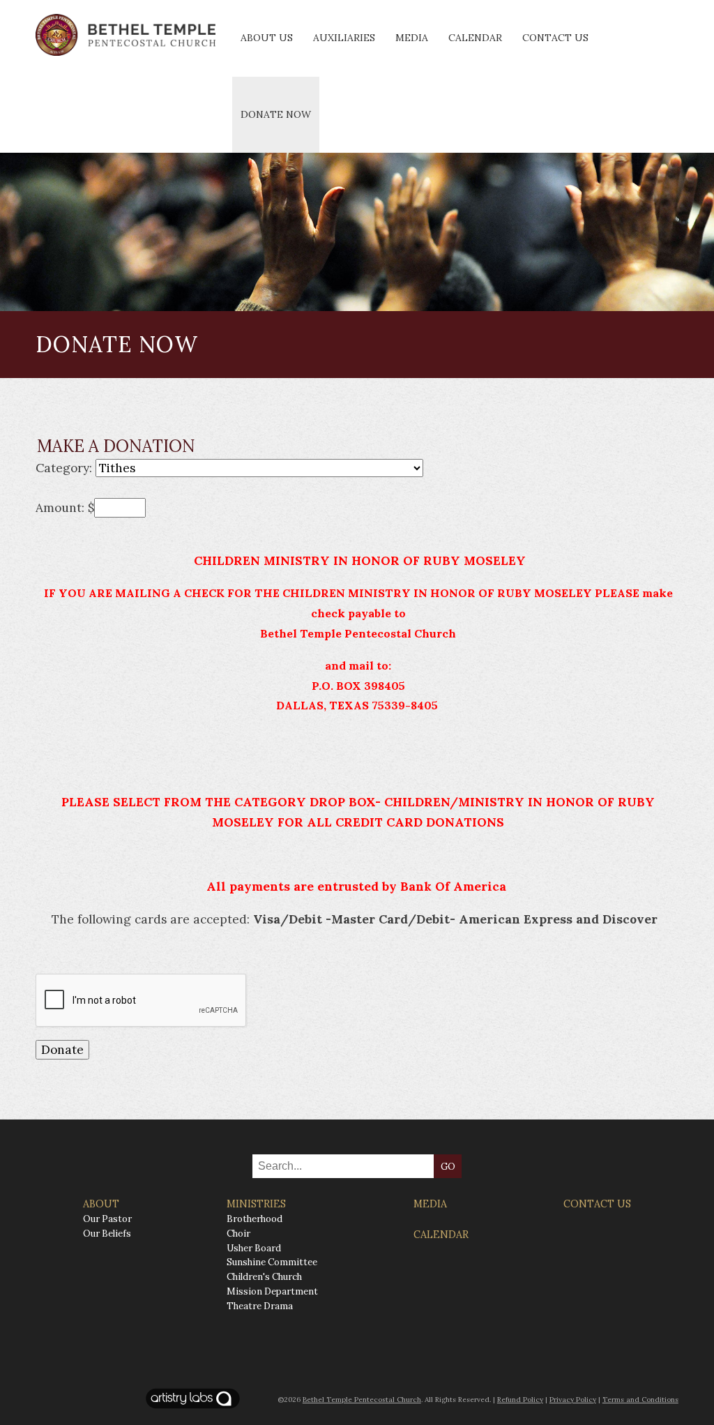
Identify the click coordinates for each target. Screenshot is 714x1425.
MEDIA (430, 1204)
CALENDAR (441, 1234)
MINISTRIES (256, 1204)
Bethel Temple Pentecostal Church (362, 1399)
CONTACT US (597, 1204)
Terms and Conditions (640, 1399)
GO (448, 1167)
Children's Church (264, 1277)
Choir (238, 1233)
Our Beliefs (107, 1233)
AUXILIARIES (344, 37)
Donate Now (276, 114)
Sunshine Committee (272, 1262)
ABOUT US (267, 37)
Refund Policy (520, 1399)
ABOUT (101, 1204)
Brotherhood (254, 1219)
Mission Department (272, 1291)
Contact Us (555, 37)
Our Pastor (107, 1219)
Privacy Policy (572, 1399)
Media (411, 37)
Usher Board (254, 1248)
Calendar (475, 37)
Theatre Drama (260, 1306)
